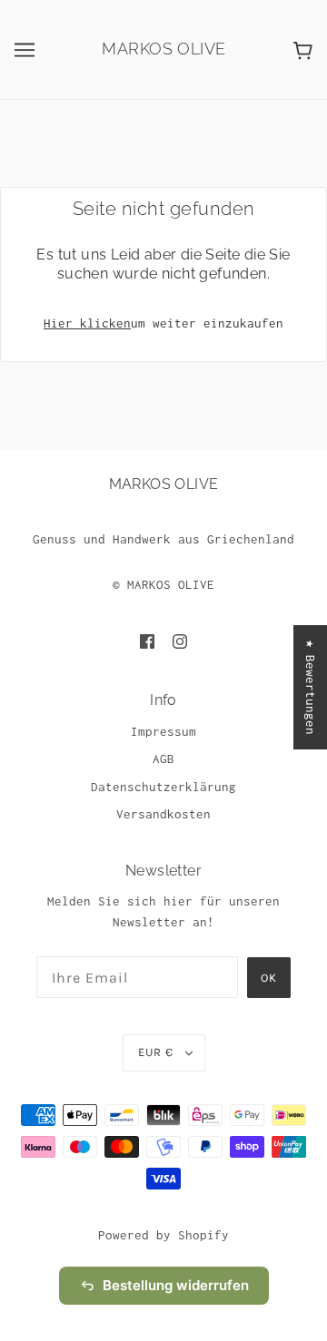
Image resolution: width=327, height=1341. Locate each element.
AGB (163, 758)
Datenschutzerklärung (163, 786)
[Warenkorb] (302, 49)
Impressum (163, 731)
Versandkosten (163, 814)
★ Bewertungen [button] (310, 687)
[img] (147, 641)
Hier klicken (87, 323)
